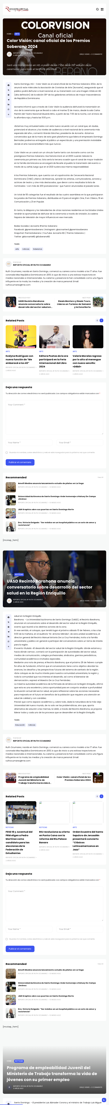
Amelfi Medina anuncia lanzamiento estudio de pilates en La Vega (51, 483)
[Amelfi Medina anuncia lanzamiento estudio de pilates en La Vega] (11, 487)
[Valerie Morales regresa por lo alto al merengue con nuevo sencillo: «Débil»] (88, 336)
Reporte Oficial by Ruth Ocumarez (28, 53)
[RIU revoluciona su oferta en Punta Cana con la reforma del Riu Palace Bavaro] (54, 812)
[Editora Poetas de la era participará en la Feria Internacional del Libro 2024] (54, 336)
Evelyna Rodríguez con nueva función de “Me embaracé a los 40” (19, 359)
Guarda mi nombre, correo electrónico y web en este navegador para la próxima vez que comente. (52, 452)
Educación (20, 725)
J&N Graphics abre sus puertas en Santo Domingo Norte (46, 509)
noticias (25, 249)
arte (17, 249)
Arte (17, 34)
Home (9, 34)
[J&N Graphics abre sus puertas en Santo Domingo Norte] (11, 513)
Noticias (19, 574)
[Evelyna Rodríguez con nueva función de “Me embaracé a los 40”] (21, 336)
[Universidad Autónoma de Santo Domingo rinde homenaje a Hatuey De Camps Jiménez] (11, 500)
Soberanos (37, 249)
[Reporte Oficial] (17, 9)
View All (100, 477)
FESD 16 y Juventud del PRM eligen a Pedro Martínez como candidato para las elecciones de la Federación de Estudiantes (19, 842)
